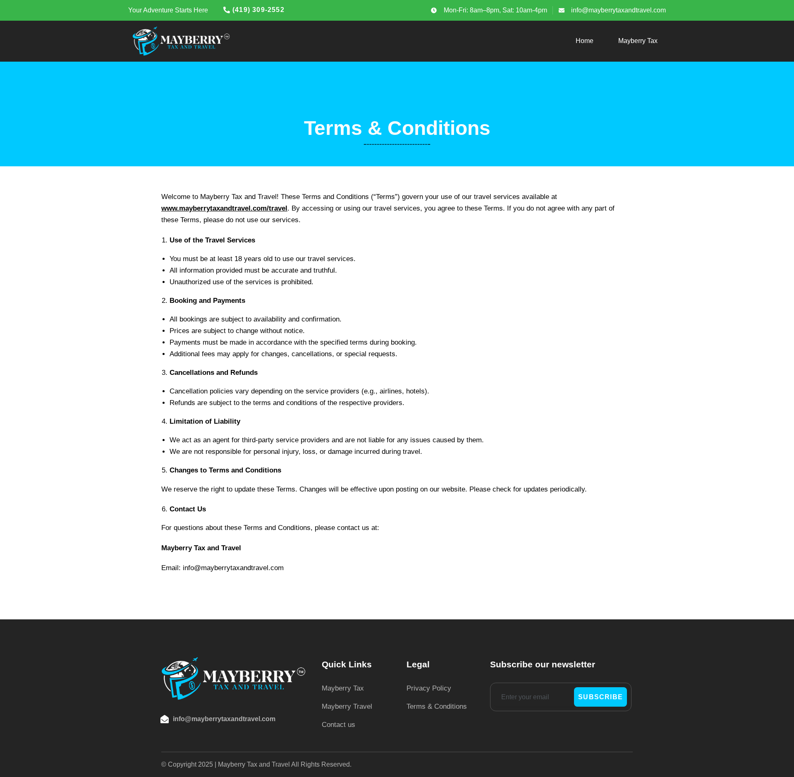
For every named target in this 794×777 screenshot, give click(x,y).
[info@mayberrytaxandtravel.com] (164, 719)
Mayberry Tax (638, 40)
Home (584, 40)
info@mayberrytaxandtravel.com (224, 718)
